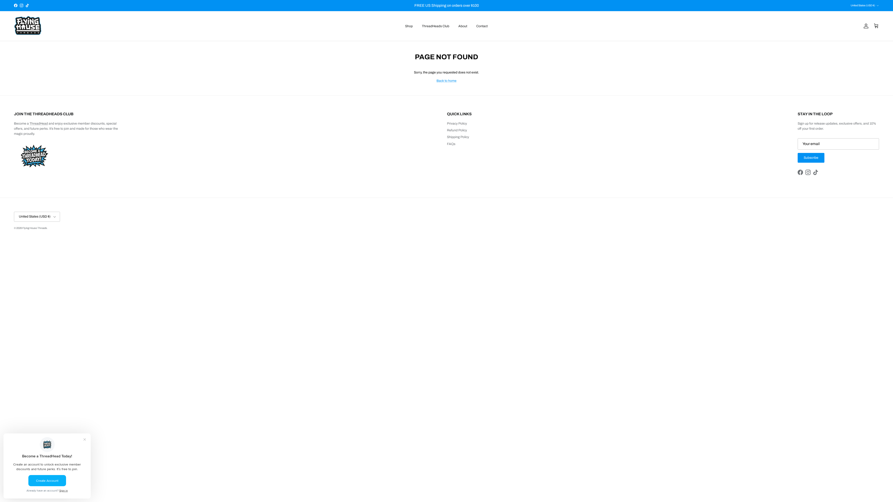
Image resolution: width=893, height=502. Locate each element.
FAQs (451, 144)
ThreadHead (39, 123)
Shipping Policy (458, 137)
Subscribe (811, 157)
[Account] (865, 26)
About (462, 26)
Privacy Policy (457, 123)
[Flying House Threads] (28, 26)
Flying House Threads (34, 228)
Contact (482, 26)
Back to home (446, 81)
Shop (409, 26)
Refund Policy (457, 130)
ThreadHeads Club (435, 26)
